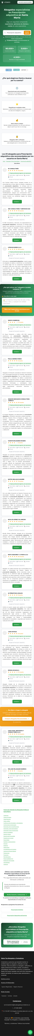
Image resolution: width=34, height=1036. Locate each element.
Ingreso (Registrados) (7, 986)
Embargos (6, 845)
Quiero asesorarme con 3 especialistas (17, 942)
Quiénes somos (5, 979)
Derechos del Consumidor (9, 836)
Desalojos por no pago (8, 838)
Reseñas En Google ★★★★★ (17, 59)
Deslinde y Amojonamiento (9, 841)
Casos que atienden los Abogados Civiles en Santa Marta (16, 810)
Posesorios (6, 855)
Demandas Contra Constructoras (11, 830)
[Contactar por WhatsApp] (30, 1032)
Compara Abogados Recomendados (16, 719)
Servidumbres (7, 862)
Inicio (4, 161)
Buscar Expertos (27, 32)
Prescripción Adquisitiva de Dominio (17, 915)
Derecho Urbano (7, 834)
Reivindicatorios (7, 856)
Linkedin (15, 995)
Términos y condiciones (10, 1023)
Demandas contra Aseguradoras (11, 828)
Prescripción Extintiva (17, 909)
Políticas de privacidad (24, 1023)
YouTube (10, 995)
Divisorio (5, 843)
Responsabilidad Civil (8, 858)
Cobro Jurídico (7, 821)
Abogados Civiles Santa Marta (13, 161)
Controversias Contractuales (10, 824)
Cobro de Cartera (7, 817)
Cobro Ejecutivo (7, 819)
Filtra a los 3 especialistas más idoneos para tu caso (17, 310)
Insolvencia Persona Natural (10, 851)
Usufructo (6, 864)
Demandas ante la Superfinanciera (11, 826)
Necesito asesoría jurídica (25, 2)
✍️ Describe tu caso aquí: (9, 296)
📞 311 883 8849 (17, 1008)
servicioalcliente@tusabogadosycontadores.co (17, 1005)
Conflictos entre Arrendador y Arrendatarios (13, 823)
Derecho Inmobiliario (8, 832)
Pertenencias (6, 853)
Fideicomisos (6, 847)
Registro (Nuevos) (18, 986)
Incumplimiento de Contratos (10, 849)
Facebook (4, 995)
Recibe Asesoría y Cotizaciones (16, 894)
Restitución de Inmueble (9, 860)
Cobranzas (6, 815)
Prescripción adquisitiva (26, 161)
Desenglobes (6, 840)
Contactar (16, 201)
